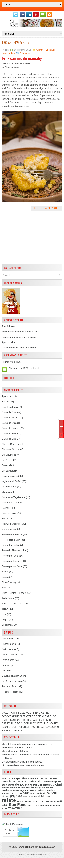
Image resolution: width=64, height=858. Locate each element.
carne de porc (9, 781)
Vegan (5, 619)
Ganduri (6, 670)
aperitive (21, 778)
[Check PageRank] (12, 824)
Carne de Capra (10, 412)
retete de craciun (24, 801)
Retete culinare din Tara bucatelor (36, 847)
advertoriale (8, 778)
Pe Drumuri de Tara (12, 681)
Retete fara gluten (11, 539)
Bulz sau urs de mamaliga (23, 58)
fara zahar (50, 788)
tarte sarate (50, 805)
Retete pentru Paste (12, 566)
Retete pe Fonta (10, 555)
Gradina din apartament (14, 675)
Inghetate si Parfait (11, 481)
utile (58, 805)
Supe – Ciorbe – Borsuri (14, 593)
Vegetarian (7, 624)
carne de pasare (46, 778)
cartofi (36, 781)
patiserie (41, 793)
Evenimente (8, 660)
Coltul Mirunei (9, 649)
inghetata (14, 790)
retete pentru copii (44, 801)
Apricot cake (8, 342)
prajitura (16, 796)
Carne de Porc (9, 433)
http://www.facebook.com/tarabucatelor (23, 765)
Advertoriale (8, 638)
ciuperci (56, 781)
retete (12, 53)
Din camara (8, 470)
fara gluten (39, 787)
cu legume (8, 784)
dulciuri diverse (9, 788)
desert (33, 784)
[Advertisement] (32, 238)
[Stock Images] (11, 313)
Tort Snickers (8, 326)
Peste (5, 518)
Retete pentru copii (11, 561)
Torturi (5, 609)
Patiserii (6, 508)
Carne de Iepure (10, 417)
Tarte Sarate (8, 598)
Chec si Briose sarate (13, 444)
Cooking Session (10, 654)
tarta (42, 805)
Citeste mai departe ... (47, 208)
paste (33, 793)
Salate (5, 571)
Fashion (6, 665)
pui (48, 796)
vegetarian (15, 807)
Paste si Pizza (9, 502)
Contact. (9, 758)
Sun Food (17, 804)
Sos (4, 587)
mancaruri (35, 790)
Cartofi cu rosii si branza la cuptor (19, 347)
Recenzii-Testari (10, 691)
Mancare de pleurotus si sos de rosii (20, 331)
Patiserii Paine (9, 513)
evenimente (26, 787)
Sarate (5, 577)
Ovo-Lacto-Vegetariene (13, 497)
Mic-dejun (7, 492)
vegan (4, 808)
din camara (44, 785)
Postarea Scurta (10, 686)
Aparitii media (9, 644)
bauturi (31, 779)
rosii (59, 801)
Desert (5, 465)
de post (21, 784)
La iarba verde (9, 486)
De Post (6, 460)
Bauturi (5, 401)
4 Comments (26, 53)
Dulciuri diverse (10, 476)
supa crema (33, 805)
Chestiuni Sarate (10, 449)
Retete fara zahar (11, 545)
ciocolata (46, 781)
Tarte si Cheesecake (12, 603)
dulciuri (56, 784)
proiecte (26, 796)
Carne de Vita (9, 439)
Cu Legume (8, 454)
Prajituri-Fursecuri (11, 524)
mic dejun (16, 793)
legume (24, 790)
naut (26, 793)
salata (5, 805)
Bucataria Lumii (10, 407)
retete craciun (9, 529)
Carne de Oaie (9, 423)
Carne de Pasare (10, 428)
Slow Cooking (9, 582)
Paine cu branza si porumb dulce (19, 337)
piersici (5, 796)
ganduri (5, 790)
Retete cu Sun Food (12, 534)
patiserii (52, 793)
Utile (4, 614)
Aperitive (40, 50)
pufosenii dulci (38, 796)
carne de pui (25, 781)
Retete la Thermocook (13, 550)
